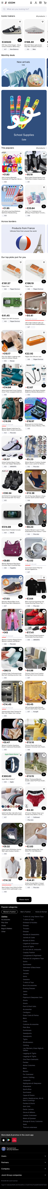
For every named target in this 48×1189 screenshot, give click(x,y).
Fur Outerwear (28, 1074)
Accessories (5, 919)
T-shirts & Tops (28, 919)
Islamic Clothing (28, 1077)
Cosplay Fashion (29, 952)
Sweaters (26, 979)
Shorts (25, 1000)
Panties (25, 1062)
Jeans (25, 991)
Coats (25, 1021)
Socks (25, 961)
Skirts (25, 976)
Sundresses (27, 1030)
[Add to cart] (19, 40)
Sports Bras (27, 1089)
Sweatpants (27, 1033)
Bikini (25, 1018)
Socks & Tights (28, 946)
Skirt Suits (26, 1106)
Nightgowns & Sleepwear (32, 1083)
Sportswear (27, 964)
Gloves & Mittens (29, 1112)
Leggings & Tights (29, 1053)
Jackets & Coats (29, 937)
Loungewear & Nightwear (32, 955)
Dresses (26, 925)
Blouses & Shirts (28, 940)
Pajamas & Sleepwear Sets (32, 997)
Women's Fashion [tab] (9, 912)
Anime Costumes (29, 1065)
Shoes (3, 925)
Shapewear (27, 1086)
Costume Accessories (31, 1024)
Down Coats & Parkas (31, 1015)
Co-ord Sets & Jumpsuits (32, 949)
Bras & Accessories (30, 985)
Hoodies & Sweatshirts (31, 934)
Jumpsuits (26, 1080)
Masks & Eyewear (29, 1118)
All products (40, 16)
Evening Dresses (29, 988)
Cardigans (26, 1012)
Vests (25, 1124)
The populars (7, 148)
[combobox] (25, 9)
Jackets (26, 973)
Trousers (26, 928)
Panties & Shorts (29, 1103)
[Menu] (2, 2)
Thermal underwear (30, 1127)
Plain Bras (26, 1027)
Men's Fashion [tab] (25, 912)
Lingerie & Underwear (31, 943)
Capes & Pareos (28, 1095)
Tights (25, 1039)
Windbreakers (28, 1042)
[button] (3, 1140)
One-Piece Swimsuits (30, 1059)
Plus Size (4, 922)
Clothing (4, 916)
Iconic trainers (8, 16)
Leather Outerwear (30, 1115)
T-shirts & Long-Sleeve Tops (33, 916)
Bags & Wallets (6, 928)
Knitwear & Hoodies (30, 922)
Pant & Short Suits (29, 1006)
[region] (24, 35)
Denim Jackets (28, 1109)
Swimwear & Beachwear (31, 967)
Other (3, 931)
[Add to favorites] (20, 22)
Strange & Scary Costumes (33, 1121)
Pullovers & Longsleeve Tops (33, 958)
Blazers (25, 1071)
